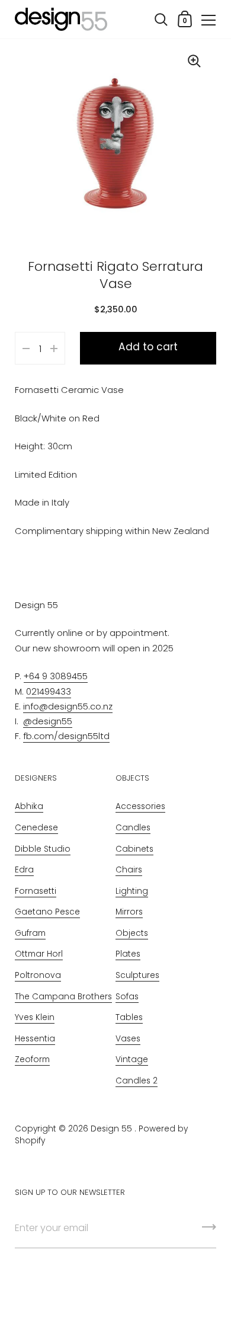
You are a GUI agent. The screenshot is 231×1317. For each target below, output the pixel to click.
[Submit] (209, 1231)
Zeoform (32, 1059)
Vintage (132, 1059)
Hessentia (35, 1038)
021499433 (48, 691)
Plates (128, 954)
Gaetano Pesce (47, 912)
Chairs (129, 869)
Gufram (30, 933)
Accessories (140, 806)
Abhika (29, 806)
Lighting (132, 891)
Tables (129, 1017)
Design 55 (111, 1128)
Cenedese (36, 827)
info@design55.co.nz (68, 706)
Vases (128, 1038)
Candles (133, 827)
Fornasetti (35, 891)
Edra (24, 869)
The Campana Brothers (63, 996)
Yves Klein (34, 1017)
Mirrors (129, 912)
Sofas (127, 996)
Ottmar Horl (39, 954)
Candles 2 (137, 1080)
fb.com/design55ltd (66, 736)
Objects (132, 933)
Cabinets (134, 849)
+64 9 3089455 (56, 676)
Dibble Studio (42, 849)
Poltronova (38, 975)
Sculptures (137, 975)
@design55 (47, 721)
